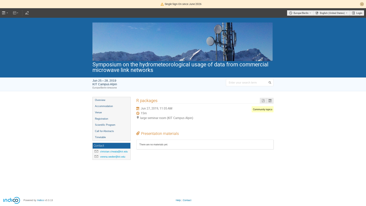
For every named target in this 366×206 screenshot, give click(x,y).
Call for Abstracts (104, 131)
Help (178, 200)
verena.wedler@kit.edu (112, 156)
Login (359, 13)
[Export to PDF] (263, 100)
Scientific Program (105, 124)
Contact (187, 200)
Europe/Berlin (301, 13)
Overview (100, 100)
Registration (101, 118)
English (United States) (332, 13)
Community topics (262, 109)
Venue (98, 112)
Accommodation (104, 106)
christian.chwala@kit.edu (114, 151)
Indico (40, 200)
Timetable (100, 137)
